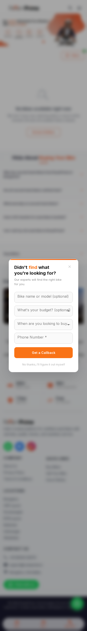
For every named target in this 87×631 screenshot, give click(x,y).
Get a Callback (43, 353)
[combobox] (43, 310)
